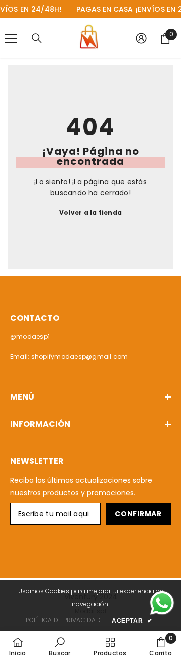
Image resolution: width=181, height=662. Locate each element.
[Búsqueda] (37, 38)
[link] (59, 646)
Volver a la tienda (90, 212)
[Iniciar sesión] (141, 38)
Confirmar (138, 514)
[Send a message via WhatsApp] (162, 603)
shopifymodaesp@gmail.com (79, 356)
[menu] (11, 38)
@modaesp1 (30, 336)
